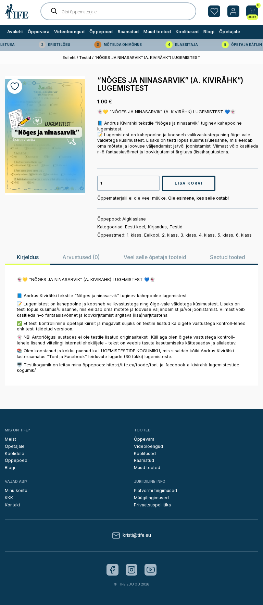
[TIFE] (17, 15)
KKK (9, 497)
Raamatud (128, 31)
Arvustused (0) (81, 257)
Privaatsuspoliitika (152, 504)
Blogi (208, 31)
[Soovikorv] (214, 11)
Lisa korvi (188, 183)
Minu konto (16, 490)
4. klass (207, 235)
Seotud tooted (227, 257)
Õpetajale (229, 31)
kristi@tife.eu (137, 535)
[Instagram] (132, 570)
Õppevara (38, 31)
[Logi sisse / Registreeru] (233, 11)
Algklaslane (134, 219)
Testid (85, 57)
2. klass (170, 235)
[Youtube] (150, 570)
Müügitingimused (151, 497)
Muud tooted (157, 31)
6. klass (244, 235)
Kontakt (12, 504)
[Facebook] (112, 570)
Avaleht (15, 31)
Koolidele (14, 453)
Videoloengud (69, 31)
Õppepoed (101, 31)
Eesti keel (135, 226)
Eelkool (151, 235)
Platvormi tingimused (155, 490)
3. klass (188, 235)
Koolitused (187, 31)
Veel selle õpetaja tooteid (155, 257)
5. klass (225, 235)
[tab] (27, 257)
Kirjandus (157, 226)
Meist (10, 439)
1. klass (134, 235)
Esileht (69, 57)
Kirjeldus (28, 257)
